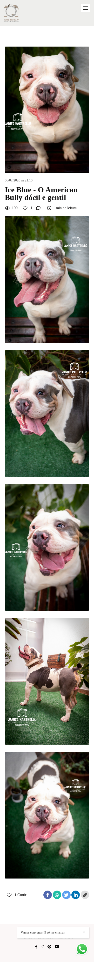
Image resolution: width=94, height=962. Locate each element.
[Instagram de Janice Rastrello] (42, 947)
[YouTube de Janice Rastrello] (57, 947)
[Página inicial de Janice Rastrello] (11, 13)
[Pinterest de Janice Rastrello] (49, 947)
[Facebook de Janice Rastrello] (36, 947)
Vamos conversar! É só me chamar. (43, 932)
